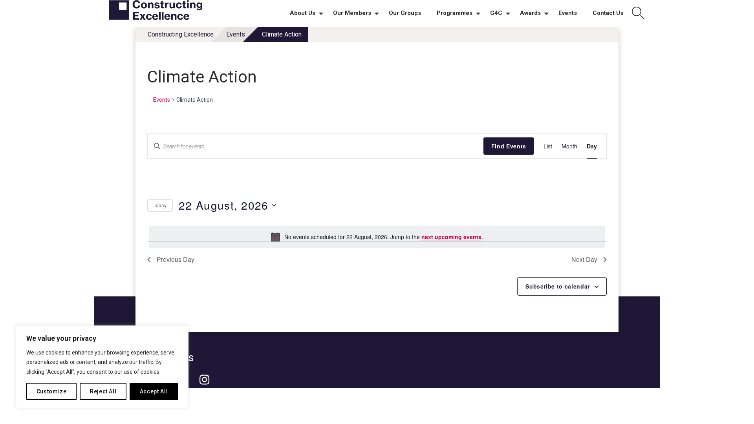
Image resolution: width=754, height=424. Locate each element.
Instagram (204, 380)
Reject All (103, 391)
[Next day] (588, 176)
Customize (52, 391)
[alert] (377, 237)
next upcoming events (451, 237)
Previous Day (175, 259)
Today (160, 205)
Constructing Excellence (181, 34)
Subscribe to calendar (557, 286)
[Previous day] (569, 176)
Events (235, 34)
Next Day (584, 259)
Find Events (508, 146)
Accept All (154, 391)
